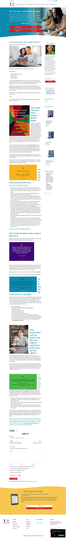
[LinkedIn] (26, 433)
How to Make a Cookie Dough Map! (15, 442)
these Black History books (31, 423)
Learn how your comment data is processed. (29, 481)
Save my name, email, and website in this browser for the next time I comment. (22, 466)
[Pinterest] (52, 0)
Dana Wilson (14, 44)
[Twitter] (51, 0)
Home (12, 0)
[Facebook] (49, 0)
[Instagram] (48, 0)
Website (33, 464)
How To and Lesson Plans (50, 91)
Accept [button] (61, 535)
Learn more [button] (53, 533)
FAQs (51, 4)
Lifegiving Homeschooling (21, 44)
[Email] (28, 433)
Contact (42, 4)
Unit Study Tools (19, 201)
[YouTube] (54, 0)
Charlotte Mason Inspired (50, 90)
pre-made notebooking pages (27, 193)
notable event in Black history (32, 215)
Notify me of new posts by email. (15, 472)
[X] (24, 433)
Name (11, 464)
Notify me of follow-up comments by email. (17, 470)
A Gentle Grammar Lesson (37, 442)
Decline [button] (55, 535)
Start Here (19, 4)
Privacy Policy (26, 468)
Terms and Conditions (17, 468)
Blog (35, 4)
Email (22, 464)
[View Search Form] (10, 1)
